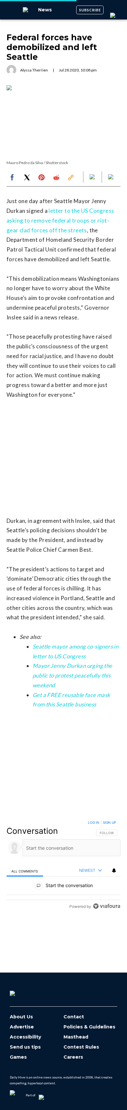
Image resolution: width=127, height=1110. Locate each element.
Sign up (109, 822)
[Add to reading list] (111, 177)
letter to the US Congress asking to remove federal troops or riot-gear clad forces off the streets (60, 220)
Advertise (22, 1027)
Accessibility (25, 1037)
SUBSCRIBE (90, 10)
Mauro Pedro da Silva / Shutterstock (37, 162)
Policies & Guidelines (89, 1027)
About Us (21, 1017)
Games (18, 1057)
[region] (63, 865)
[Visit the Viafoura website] (106, 906)
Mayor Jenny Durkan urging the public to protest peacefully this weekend (72, 675)
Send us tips (25, 1047)
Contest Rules (81, 1047)
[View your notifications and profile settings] (113, 870)
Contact (74, 1017)
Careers (73, 1057)
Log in (93, 822)
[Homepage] (23, 991)
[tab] (25, 870)
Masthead (76, 1037)
